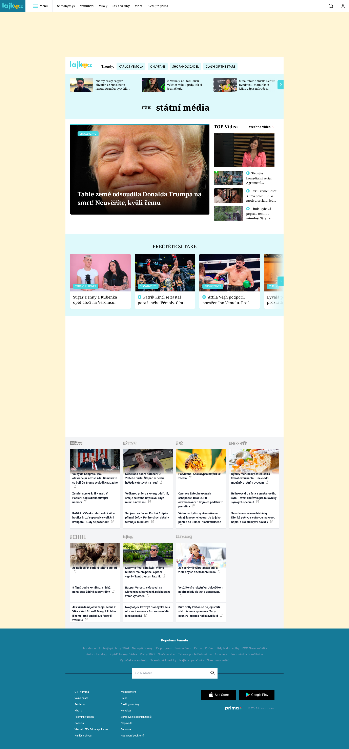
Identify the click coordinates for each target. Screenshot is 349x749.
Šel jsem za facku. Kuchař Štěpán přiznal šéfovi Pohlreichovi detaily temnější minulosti (147, 518)
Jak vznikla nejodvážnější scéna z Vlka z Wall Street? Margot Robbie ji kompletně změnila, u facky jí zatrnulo (94, 613)
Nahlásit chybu (83, 735)
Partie (198, 648)
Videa (139, 6)
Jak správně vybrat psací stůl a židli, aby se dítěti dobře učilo (198, 570)
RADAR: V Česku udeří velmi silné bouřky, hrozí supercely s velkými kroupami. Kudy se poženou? (93, 518)
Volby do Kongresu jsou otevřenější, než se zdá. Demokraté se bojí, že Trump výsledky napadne (95, 478)
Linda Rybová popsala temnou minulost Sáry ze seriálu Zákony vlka (260, 216)
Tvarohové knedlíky (163, 660)
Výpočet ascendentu (133, 660)
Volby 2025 (147, 654)
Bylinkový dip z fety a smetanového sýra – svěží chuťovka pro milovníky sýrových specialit (253, 498)
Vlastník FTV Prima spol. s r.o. (91, 729)
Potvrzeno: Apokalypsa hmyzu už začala (199, 476)
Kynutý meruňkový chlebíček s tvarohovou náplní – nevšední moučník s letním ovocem (250, 478)
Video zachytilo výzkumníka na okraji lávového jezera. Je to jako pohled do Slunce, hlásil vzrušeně (199, 518)
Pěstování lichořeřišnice (246, 654)
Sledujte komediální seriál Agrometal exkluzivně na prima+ (259, 182)
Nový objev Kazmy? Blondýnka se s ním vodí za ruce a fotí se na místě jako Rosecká (147, 611)
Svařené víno (166, 654)
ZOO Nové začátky (254, 648)
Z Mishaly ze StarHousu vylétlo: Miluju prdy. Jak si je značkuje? (184, 84)
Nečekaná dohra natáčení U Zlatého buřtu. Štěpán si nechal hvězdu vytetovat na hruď (145, 478)
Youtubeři (87, 6)
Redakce (126, 729)
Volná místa (81, 698)
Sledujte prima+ (159, 6)
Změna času (182, 648)
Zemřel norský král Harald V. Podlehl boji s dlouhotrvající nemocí (90, 498)
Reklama (80, 704)
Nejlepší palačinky (191, 660)
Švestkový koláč (218, 660)
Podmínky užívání (84, 716)
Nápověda (126, 723)
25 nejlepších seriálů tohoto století (94, 567)
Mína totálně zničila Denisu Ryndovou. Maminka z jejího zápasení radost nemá (257, 86)
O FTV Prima (82, 691)
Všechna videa (260, 127)
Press (124, 698)
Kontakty (126, 710)
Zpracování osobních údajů (136, 716)
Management (128, 691)
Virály (103, 6)
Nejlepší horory (142, 648)
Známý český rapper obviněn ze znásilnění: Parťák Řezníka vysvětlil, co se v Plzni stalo (114, 86)
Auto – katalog (96, 654)
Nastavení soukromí (132, 735)
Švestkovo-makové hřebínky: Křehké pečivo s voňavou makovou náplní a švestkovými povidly (253, 518)
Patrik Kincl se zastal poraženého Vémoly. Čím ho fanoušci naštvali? (163, 300)
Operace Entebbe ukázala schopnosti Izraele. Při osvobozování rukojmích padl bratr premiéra (200, 500)
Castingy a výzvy (130, 704)
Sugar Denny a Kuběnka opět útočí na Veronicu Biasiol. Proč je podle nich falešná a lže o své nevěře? (97, 299)
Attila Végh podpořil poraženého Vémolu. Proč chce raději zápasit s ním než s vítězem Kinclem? (225, 300)
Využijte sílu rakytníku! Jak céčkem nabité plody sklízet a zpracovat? (200, 589)
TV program (163, 648)
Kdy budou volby (228, 648)
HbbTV (78, 710)
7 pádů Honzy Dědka (123, 654)
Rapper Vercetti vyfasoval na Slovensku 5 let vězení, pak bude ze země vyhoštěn (147, 592)
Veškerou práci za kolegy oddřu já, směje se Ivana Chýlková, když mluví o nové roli (147, 498)
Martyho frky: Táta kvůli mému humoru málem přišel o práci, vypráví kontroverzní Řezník (144, 572)
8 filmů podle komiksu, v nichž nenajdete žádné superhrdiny (91, 589)
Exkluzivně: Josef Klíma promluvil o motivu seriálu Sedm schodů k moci (261, 198)
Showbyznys (66, 6)
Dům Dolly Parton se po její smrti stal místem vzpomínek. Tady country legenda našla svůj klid (199, 611)
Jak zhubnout (91, 648)
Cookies (79, 723)
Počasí (209, 648)
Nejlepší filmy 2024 (116, 648)
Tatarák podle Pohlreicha (195, 654)
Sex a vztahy (121, 6)
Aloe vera (221, 654)
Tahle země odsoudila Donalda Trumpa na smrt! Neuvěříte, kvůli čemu (140, 198)
